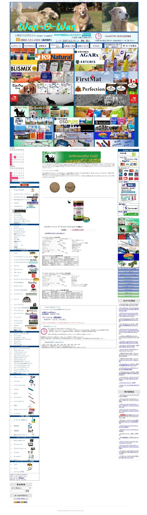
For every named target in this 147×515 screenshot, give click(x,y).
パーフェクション (19, 310)
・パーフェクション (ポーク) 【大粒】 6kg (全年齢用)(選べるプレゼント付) (129, 320)
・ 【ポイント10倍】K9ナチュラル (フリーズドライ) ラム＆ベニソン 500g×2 (129, 337)
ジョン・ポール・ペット (21, 209)
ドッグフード (24, 250)
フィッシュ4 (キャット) (20, 369)
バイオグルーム (18, 206)
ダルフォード (17, 343)
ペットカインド (18, 323)
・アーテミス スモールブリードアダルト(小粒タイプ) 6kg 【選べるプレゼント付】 (129, 452)
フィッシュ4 (17, 317)
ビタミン (16, 237)
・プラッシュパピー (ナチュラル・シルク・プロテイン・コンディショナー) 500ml (129, 400)
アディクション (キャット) (21, 356)
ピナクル (16, 325)
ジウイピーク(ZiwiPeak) (21, 290)
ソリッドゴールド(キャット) (22, 365)
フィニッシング (18, 217)
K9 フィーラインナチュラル (22, 348)
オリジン (16, 275)
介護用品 (16, 430)
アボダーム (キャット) (20, 357)
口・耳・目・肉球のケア (21, 420)
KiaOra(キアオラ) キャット (22, 361)
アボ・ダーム (18, 272)
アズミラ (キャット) (19, 354)
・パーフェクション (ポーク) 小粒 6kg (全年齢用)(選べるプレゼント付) (129, 364)
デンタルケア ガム (19, 337)
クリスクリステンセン (20, 197)
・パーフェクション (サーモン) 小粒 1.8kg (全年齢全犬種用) (128, 368)
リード (16, 468)
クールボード (18, 456)
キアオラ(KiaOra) (19, 282)
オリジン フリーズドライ (21, 333)
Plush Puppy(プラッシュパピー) (23, 199)
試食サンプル (17, 373)
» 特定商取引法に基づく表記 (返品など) (54, 233)
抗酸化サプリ (17, 241)
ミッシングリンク (19, 230)
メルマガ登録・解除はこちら (20, 498)
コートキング (18, 397)
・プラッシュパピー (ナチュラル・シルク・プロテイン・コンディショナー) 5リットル (129, 411)
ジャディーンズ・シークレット (23, 194)
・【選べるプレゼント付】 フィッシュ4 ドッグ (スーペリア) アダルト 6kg (129, 360)
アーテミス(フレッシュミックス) (23, 256)
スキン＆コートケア (19, 235)
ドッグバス (17, 413)
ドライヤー (17, 381)
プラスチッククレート (20, 448)
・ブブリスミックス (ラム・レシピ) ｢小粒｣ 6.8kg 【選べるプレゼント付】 (128, 342)
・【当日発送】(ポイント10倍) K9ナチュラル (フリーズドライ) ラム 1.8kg (129, 416)
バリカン (16, 389)
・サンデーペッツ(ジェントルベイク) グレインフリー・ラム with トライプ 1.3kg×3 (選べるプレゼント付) (129, 315)
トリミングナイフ (19, 401)
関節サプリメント (19, 234)
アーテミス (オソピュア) (21, 262)
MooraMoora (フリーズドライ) (22, 339)
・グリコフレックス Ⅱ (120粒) (127, 382)
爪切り (16, 405)
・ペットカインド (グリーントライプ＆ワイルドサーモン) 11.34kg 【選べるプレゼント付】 (129, 309)
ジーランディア (18, 294)
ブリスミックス (18, 320)
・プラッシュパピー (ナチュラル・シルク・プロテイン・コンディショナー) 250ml (129, 447)
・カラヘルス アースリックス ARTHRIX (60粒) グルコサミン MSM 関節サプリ (128, 422)
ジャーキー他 (17, 345)
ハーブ (16, 243)
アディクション (18, 269)
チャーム (16, 299)
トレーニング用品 (19, 471)
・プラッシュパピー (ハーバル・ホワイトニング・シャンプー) (128, 442)
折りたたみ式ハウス (19, 440)
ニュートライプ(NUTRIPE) (21, 307)
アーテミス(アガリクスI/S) (21, 259)
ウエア (16, 464)
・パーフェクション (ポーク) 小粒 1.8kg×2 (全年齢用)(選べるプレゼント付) (128, 325)
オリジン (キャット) (19, 359)
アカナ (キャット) (19, 350)
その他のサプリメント (20, 249)
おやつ (24, 331)
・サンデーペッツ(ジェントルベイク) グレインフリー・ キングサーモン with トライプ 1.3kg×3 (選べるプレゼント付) (129, 331)
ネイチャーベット (19, 228)
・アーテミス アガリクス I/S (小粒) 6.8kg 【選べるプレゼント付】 (129, 346)
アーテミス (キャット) (20, 352)
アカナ (16, 253)
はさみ (16, 393)
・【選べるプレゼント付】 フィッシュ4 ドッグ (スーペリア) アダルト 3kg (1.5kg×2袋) (129, 355)
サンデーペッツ (18, 286)
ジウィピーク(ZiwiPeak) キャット (23, 363)
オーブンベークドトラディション (23, 279)
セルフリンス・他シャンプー (22, 221)
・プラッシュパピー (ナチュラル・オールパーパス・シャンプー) (128, 350)
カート (16, 459)
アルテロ (16, 203)
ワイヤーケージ (18, 444)
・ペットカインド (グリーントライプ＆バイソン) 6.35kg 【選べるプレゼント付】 (129, 379)
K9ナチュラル (18, 328)
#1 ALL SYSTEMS (19, 190)
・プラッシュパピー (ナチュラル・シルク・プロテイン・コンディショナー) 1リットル (129, 406)
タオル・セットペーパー (21, 409)
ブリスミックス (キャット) (21, 371)
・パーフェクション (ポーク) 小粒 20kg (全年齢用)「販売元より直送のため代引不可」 (129, 373)
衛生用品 (16, 425)
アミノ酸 (16, 239)
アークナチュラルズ (19, 232)
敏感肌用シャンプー (19, 223)
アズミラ (16, 226)
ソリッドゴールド (19, 304)
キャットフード (24, 346)
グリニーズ (17, 341)
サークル (16, 452)
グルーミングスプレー (20, 219)
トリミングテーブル (19, 385)
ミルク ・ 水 (18, 245)
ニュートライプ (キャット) (21, 367)
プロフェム (17, 213)
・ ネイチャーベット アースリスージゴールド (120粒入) (128, 426)
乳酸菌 (16, 247)
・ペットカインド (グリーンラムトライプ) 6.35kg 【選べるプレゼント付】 (129, 304)
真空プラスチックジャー (21, 434)
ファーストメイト (19, 313)
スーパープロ (17, 215)
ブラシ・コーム (18, 377)
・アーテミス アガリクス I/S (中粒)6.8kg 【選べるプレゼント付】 (129, 456)
